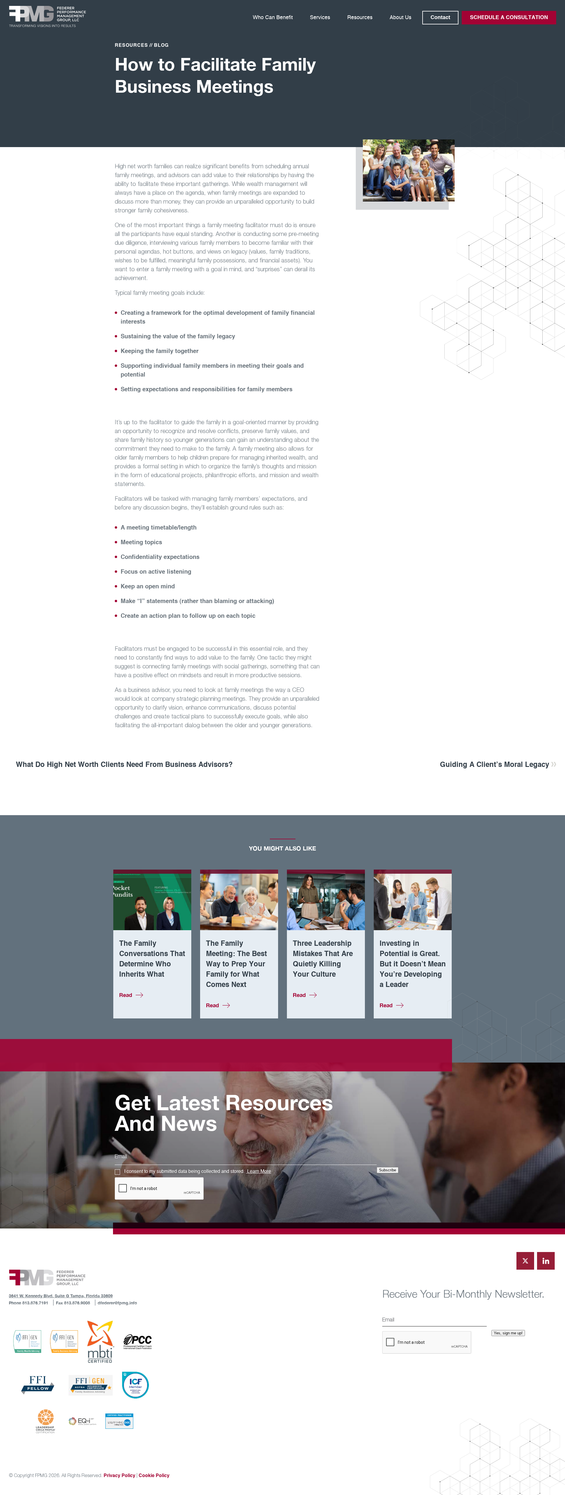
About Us (400, 17)
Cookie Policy (154, 1476)
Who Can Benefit (273, 17)
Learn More (258, 1171)
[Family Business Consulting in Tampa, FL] (47, 16)
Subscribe (387, 1170)
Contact (440, 17)
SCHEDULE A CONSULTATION (509, 17)
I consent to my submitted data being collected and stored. (197, 1171)
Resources (360, 17)
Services (320, 17)
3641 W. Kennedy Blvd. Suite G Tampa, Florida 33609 (61, 1295)
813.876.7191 (34, 1302)
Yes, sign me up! (508, 1333)
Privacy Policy (119, 1476)
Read (125, 995)
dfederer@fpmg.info (117, 1302)
